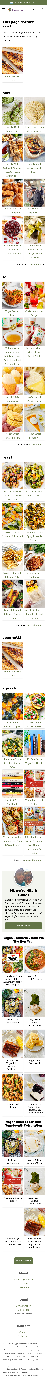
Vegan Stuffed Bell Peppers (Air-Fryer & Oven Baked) (12, 841)
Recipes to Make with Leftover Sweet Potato (34, 352)
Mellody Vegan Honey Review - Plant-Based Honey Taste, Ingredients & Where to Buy (12, 356)
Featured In (24, 1287)
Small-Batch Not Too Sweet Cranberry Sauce (12, 249)
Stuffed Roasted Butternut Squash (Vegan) (12, 614)
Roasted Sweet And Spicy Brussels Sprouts (34, 536)
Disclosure (23, 1309)
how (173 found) (34, 264)
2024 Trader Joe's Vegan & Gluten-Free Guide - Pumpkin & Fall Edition (34, 845)
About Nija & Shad (23, 1279)
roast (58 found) (34, 625)
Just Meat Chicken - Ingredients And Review (34, 614)
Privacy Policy (23, 1305)
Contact (23, 1332)
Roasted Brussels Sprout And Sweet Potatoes (12, 495)
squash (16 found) (33, 859)
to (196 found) (35, 444)
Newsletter (23, 1283)
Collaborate (23, 1336)
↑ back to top (23, 1260)
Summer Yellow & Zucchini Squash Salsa (12, 763)
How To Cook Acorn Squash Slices (34, 167)
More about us (22, 925)
